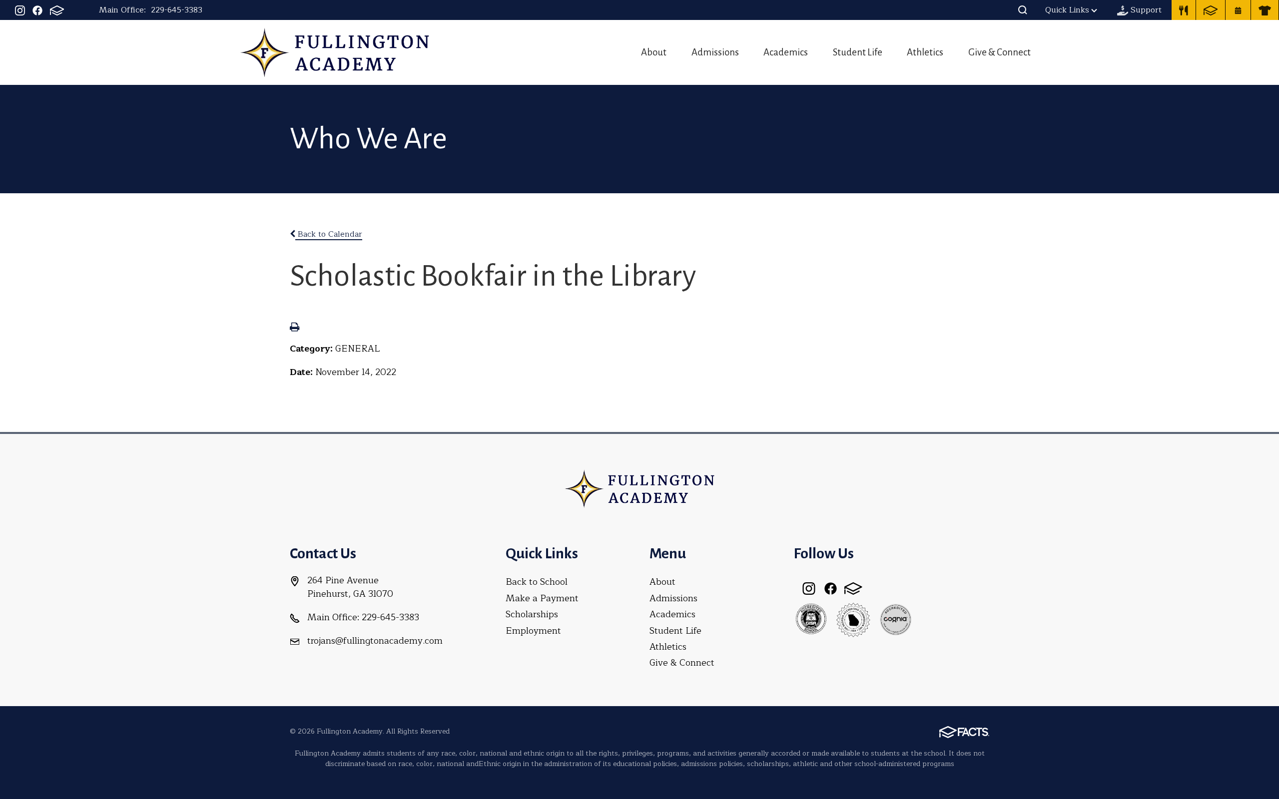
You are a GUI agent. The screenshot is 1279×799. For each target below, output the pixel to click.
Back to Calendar (328, 234)
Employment (533, 630)
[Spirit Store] (1265, 10)
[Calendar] (1238, 10)
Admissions (715, 52)
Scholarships (532, 614)
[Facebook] (37, 9)
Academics (785, 52)
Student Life (857, 52)
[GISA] (810, 619)
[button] (1022, 10)
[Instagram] (20, 9)
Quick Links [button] (1067, 10)
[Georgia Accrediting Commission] (853, 619)
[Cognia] (895, 619)
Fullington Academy (334, 52)
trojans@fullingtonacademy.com (375, 640)
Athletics (925, 52)
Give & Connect (999, 52)
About (653, 52)
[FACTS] (57, 9)
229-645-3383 (176, 10)
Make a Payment (542, 598)
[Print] (294, 328)
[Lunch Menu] (1183, 10)
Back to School (537, 581)
